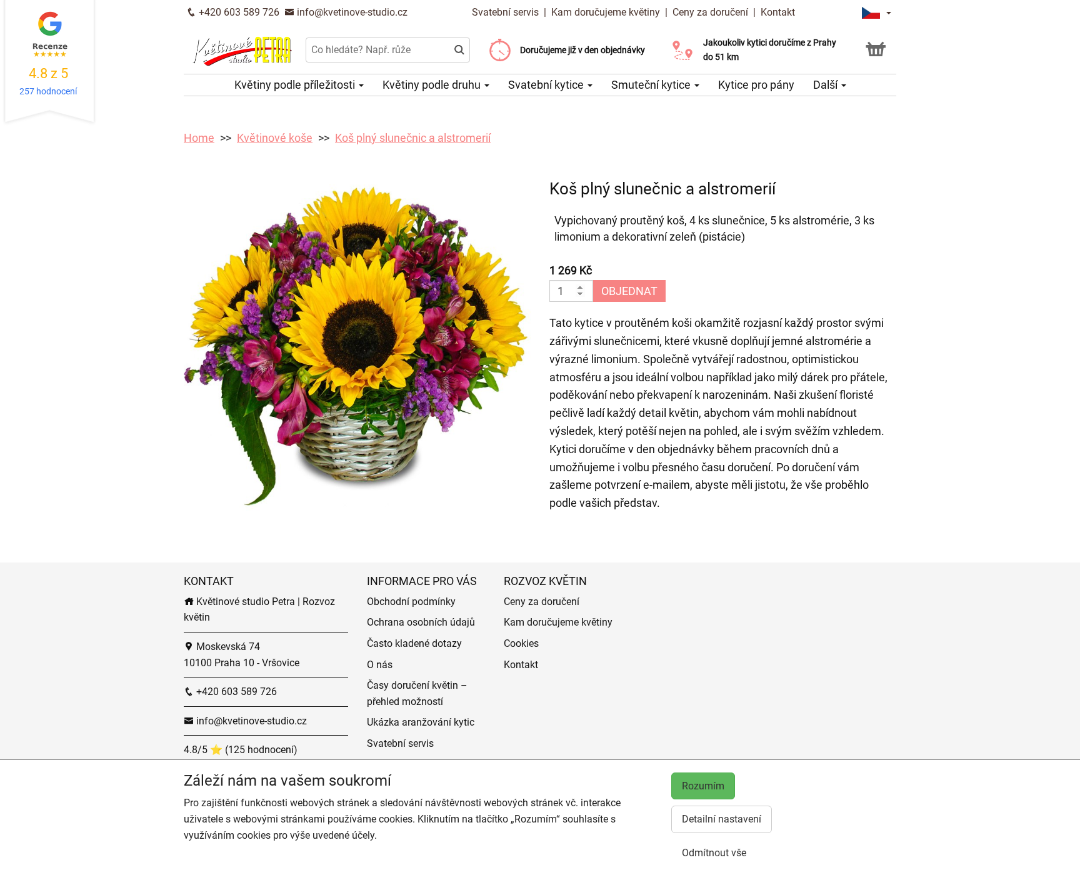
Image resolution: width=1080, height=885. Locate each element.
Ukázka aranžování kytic (420, 722)
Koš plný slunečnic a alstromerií (413, 137)
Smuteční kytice (652, 84)
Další (826, 84)
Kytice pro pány (756, 84)
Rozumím (703, 786)
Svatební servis (506, 12)
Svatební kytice (547, 84)
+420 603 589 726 (237, 12)
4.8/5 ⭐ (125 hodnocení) (241, 750)
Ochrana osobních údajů (421, 622)
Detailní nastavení (721, 819)
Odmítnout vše (714, 853)
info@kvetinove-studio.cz (351, 12)
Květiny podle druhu (432, 84)
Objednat (629, 291)
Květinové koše (274, 137)
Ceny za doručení (710, 12)
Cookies (521, 643)
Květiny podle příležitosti (296, 84)
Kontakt (778, 12)
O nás (379, 665)
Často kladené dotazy (414, 643)
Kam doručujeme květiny (605, 12)
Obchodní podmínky (411, 602)
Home (199, 137)
